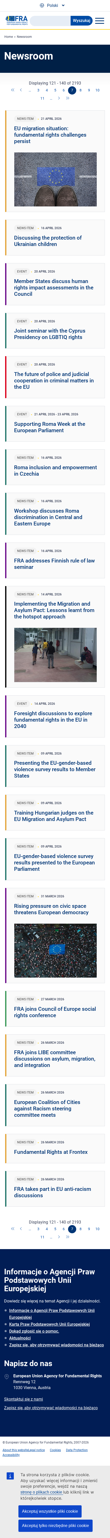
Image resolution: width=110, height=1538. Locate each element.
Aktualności (20, 1338)
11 (42, 98)
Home (8, 37)
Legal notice (36, 1450)
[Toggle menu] (99, 20)
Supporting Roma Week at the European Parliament (49, 427)
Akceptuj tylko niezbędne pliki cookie (55, 1525)
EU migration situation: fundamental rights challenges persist (50, 134)
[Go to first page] (13, 90)
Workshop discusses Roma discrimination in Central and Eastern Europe (48, 517)
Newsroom (24, 37)
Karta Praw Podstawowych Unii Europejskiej (49, 1324)
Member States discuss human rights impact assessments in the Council (53, 287)
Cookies (55, 1450)
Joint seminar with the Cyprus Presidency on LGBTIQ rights (49, 334)
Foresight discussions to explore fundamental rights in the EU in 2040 (53, 719)
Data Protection (77, 1450)
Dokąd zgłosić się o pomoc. (34, 1331)
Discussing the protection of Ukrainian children (48, 241)
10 (97, 90)
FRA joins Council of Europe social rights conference (55, 1012)
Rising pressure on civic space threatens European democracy (51, 909)
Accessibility (11, 1455)
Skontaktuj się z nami (23, 1399)
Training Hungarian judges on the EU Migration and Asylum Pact (53, 816)
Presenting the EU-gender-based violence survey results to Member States (54, 769)
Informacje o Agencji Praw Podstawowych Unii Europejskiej (52, 1314)
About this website (15, 1450)
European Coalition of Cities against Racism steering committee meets (47, 1108)
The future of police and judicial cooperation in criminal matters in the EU (54, 380)
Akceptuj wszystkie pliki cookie (50, 1511)
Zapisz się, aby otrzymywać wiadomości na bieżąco (56, 1345)
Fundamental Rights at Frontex (51, 1152)
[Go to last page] (68, 99)
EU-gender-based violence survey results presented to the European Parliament (54, 862)
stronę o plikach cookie (41, 1492)
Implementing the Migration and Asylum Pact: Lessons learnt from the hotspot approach (54, 610)
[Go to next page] (59, 99)
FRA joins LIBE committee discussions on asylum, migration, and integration (54, 1058)
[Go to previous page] (21, 90)
